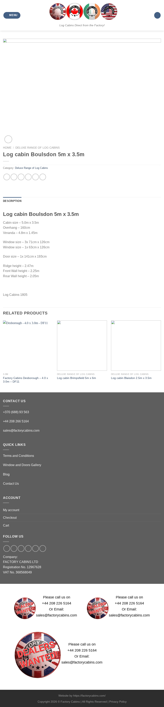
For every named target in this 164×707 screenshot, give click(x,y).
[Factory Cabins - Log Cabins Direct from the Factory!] (82, 11)
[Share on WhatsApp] (6, 177)
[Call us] (28, 548)
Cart (6, 525)
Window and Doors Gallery (22, 465)
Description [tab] (12, 200)
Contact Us (11, 483)
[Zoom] (8, 139)
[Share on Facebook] (14, 177)
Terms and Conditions (18, 455)
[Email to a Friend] (28, 177)
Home (7, 147)
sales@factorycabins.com (21, 430)
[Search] (157, 15)
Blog (6, 474)
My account (11, 510)
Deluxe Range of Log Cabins (37, 147)
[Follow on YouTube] (42, 548)
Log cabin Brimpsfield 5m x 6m (76, 378)
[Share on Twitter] (21, 177)
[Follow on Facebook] (6, 548)
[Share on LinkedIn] (42, 177)
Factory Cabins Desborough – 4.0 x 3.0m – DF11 (25, 379)
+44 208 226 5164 (56, 603)
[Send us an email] (21, 548)
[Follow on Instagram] (14, 548)
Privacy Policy (118, 701)
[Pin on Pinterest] (35, 177)
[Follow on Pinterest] (35, 548)
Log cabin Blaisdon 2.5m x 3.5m (131, 378)
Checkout (10, 517)
